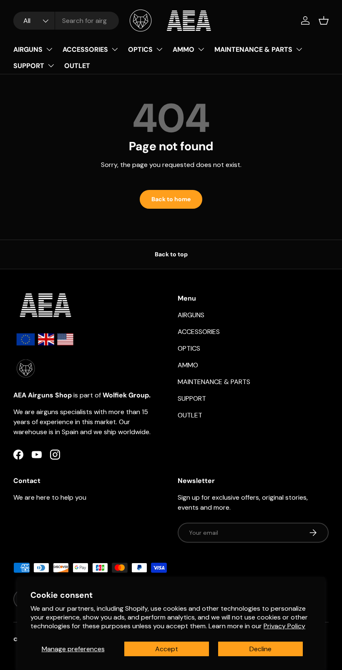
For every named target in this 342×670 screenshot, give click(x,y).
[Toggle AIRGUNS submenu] (49, 49)
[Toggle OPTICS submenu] (159, 49)
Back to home (171, 199)
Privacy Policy (284, 626)
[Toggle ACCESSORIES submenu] (115, 49)
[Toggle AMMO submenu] (201, 49)
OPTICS (140, 49)
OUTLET (77, 65)
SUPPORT (28, 65)
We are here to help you (49, 497)
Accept (166, 649)
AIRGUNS (28, 49)
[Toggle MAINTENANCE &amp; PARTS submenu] (299, 49)
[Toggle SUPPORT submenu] (51, 66)
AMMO (183, 49)
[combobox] (66, 21)
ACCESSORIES (85, 49)
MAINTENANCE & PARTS (253, 49)
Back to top (171, 254)
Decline (260, 649)
